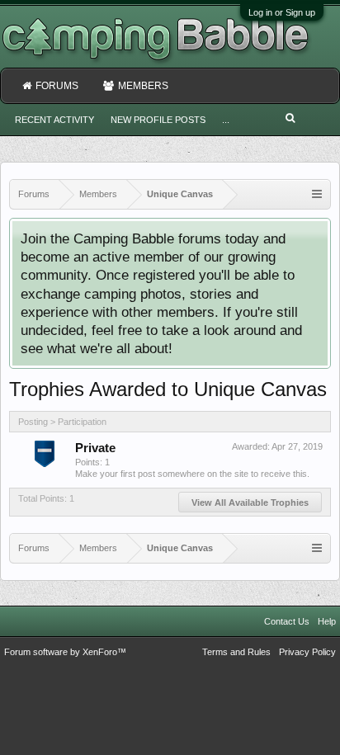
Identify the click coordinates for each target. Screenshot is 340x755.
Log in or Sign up (281, 12)
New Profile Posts (158, 120)
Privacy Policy (307, 652)
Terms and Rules (236, 652)
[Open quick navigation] (317, 194)
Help (327, 621)
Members (143, 86)
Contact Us (286, 621)
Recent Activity (54, 120)
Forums (56, 86)
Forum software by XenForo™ (65, 652)
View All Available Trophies (250, 502)
